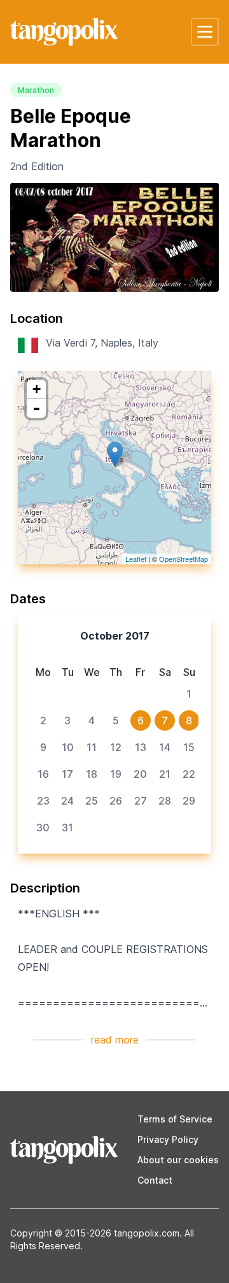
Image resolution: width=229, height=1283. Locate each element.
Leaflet (135, 559)
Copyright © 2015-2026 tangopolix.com (94, 1233)
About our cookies (178, 1159)
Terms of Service (174, 1119)
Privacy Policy (167, 1139)
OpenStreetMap (183, 559)
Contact (154, 1180)
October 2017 (114, 635)
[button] (205, 32)
